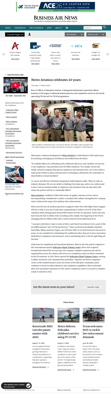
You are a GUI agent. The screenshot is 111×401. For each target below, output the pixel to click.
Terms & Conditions (64, 390)
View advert (16, 64)
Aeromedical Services (14, 152)
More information (9, 387)
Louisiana (9, 160)
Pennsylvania (11, 163)
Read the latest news (15, 75)
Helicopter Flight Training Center (67, 247)
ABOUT (58, 27)
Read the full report (39, 367)
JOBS (49, 27)
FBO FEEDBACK (36, 27)
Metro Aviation (11, 117)
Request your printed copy (14, 193)
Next (107, 54)
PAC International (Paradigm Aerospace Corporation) (13, 130)
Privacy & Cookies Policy (91, 390)
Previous (3, 54)
